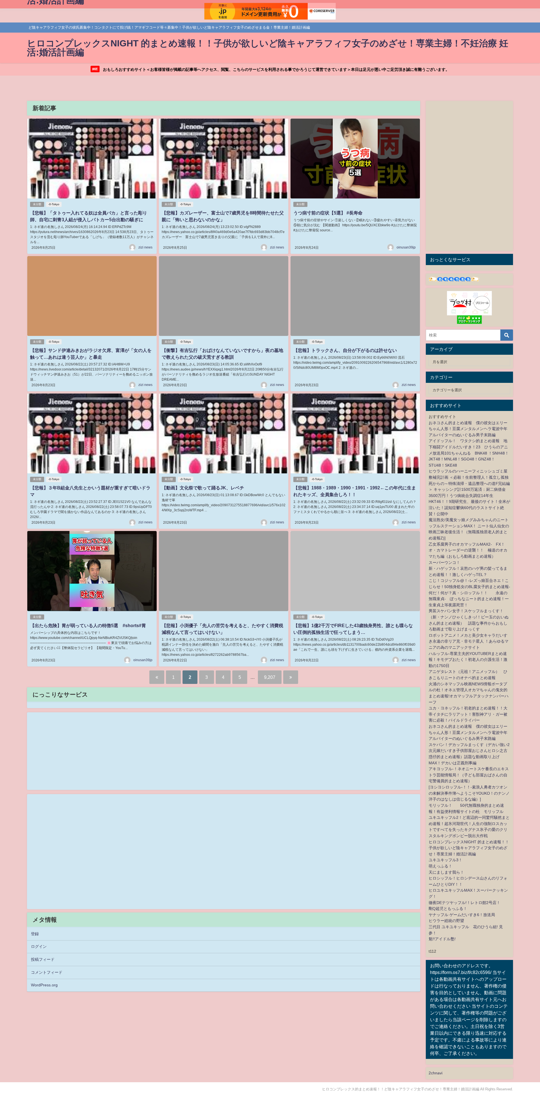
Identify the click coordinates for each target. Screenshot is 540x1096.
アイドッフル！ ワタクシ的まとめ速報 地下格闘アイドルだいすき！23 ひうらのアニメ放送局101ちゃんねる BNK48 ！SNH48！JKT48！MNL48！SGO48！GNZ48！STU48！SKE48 (469, 453)
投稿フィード (43, 959)
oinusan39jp (406, 247)
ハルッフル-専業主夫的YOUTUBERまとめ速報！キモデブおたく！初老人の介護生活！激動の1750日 (468, 660)
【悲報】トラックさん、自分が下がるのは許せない (345, 350)
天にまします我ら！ (446, 872)
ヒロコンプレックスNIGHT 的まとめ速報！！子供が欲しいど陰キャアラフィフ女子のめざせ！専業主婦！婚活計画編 (469, 848)
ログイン (39, 946)
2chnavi (435, 1073)
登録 (35, 934)
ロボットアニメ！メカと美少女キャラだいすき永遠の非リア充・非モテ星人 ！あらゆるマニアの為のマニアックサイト (468, 641)
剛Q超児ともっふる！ (448, 908)
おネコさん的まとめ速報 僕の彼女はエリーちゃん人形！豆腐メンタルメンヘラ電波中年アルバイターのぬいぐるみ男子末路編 (468, 429)
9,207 (269, 677)
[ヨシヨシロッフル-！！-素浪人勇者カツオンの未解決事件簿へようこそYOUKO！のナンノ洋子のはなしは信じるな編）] (469, 793)
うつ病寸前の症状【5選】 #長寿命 (328, 213)
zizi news (145, 247)
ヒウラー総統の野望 (446, 921)
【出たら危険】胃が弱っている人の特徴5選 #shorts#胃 (88, 625)
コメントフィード (46, 972)
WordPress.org (44, 985)
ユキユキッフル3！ (445, 860)
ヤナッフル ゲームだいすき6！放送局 (462, 915)
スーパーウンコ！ (444, 562)
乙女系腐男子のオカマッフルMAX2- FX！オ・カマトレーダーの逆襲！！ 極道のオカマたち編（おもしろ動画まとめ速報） (468, 550)
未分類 (37, 204)
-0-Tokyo (53, 204)
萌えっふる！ (440, 866)
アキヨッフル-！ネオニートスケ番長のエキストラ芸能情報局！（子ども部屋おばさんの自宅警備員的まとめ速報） (469, 775)
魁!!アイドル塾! (442, 939)
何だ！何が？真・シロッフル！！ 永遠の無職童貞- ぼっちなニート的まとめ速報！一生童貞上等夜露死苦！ (469, 599)
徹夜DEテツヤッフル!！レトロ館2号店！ (464, 903)
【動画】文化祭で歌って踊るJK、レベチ (203, 487)
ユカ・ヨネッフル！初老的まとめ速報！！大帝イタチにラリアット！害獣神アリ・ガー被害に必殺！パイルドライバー (468, 714)
